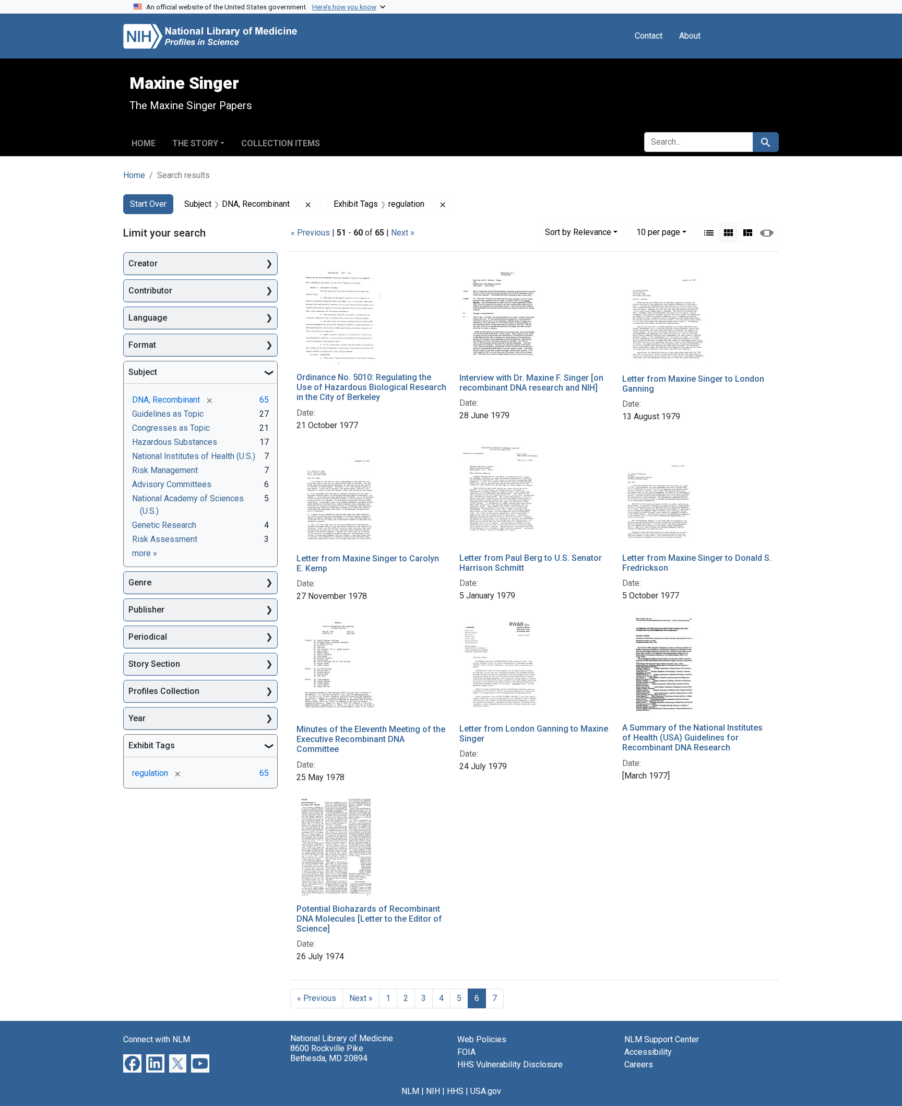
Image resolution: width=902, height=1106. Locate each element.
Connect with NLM (156, 1039)
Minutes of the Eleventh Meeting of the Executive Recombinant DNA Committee (370, 739)
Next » (402, 233)
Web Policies (481, 1039)
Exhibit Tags (151, 745)
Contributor (150, 291)
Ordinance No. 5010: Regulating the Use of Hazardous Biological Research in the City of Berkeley (371, 387)
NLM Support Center (661, 1039)
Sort (578, 232)
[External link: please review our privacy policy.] (132, 1063)
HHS (455, 1091)
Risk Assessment (164, 539)
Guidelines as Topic (168, 414)
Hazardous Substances (174, 442)
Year (137, 718)
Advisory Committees (171, 484)
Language (147, 318)
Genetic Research (164, 525)
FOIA (466, 1052)
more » (144, 553)
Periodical (147, 637)
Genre (139, 582)
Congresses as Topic (171, 428)
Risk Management (165, 470)
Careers (638, 1064)
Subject (142, 372)
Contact (648, 36)
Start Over (148, 204)
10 (658, 232)
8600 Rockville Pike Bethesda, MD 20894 (328, 1053)
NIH (433, 1091)
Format (142, 345)
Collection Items (280, 143)
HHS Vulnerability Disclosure (510, 1064)
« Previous (310, 233)
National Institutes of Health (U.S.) (193, 456)
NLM (410, 1091)
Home (144, 143)
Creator (143, 263)
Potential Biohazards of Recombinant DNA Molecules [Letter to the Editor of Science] (369, 919)
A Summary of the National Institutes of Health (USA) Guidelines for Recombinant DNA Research (692, 737)
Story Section (154, 664)
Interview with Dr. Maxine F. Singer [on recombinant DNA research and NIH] (531, 383)
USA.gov (485, 1091)
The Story (195, 143)
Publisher (146, 610)
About (690, 36)
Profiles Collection (163, 691)
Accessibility (648, 1052)
